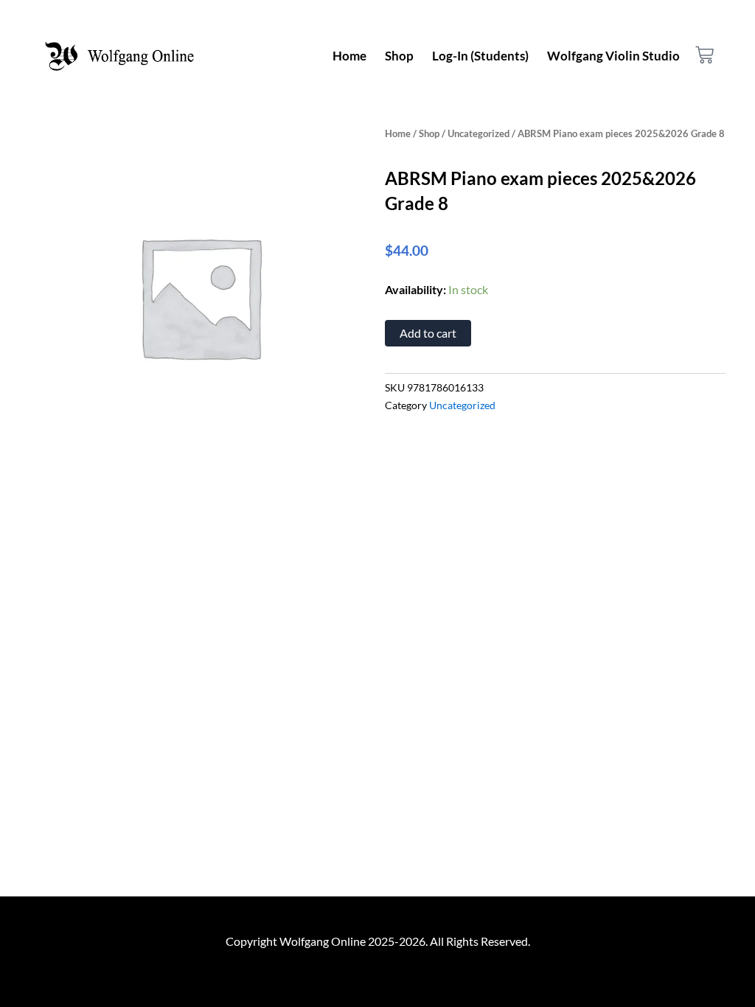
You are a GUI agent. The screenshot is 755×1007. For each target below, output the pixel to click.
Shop (399, 55)
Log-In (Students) (480, 55)
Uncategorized (478, 133)
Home (349, 55)
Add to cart (428, 333)
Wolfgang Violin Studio (613, 55)
